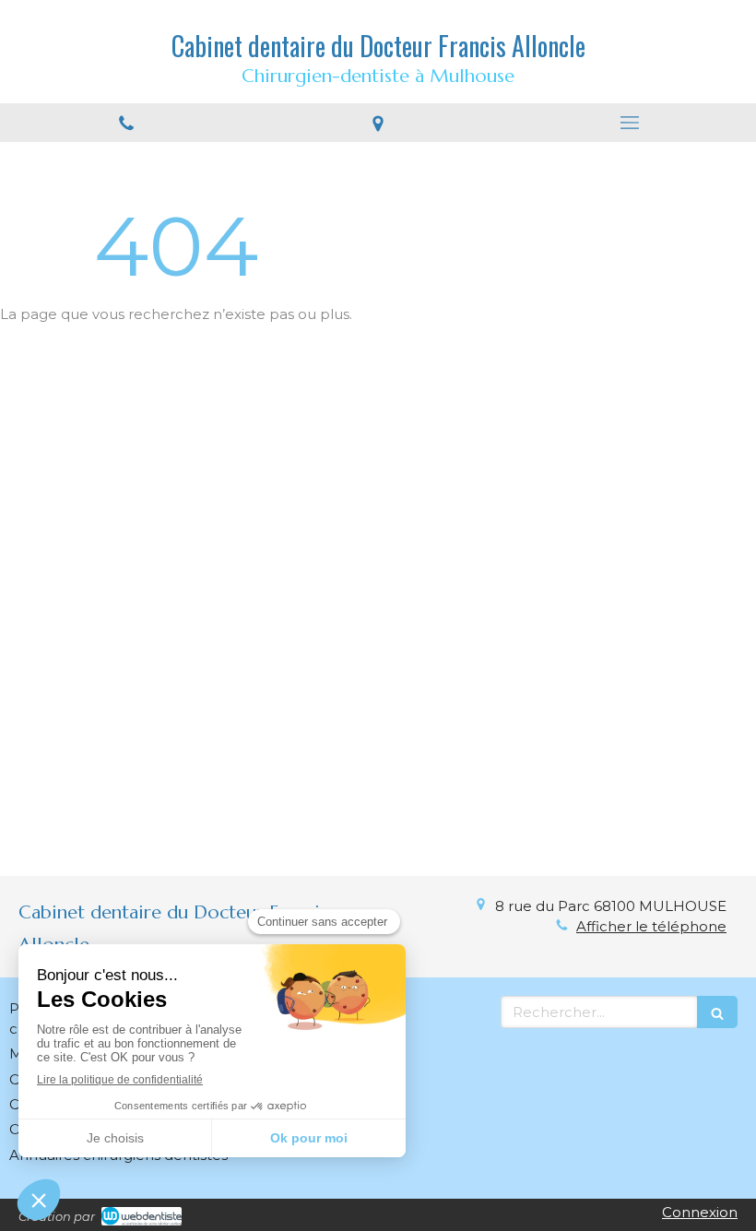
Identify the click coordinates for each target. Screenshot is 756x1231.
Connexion (700, 1212)
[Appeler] (126, 122)
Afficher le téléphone (651, 926)
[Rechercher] (717, 1012)
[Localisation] (377, 122)
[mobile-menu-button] (630, 122)
